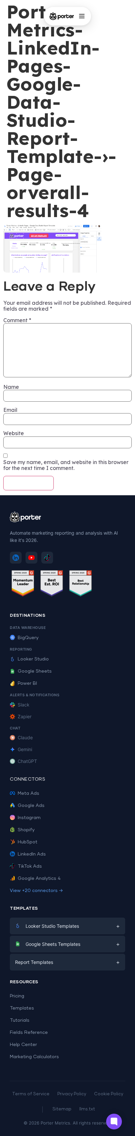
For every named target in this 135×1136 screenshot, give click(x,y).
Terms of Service (30, 1094)
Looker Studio (33, 659)
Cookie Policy (108, 1094)
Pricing (17, 996)
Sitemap (61, 1109)
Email (10, 410)
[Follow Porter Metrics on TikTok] (47, 558)
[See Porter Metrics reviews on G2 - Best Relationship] (81, 584)
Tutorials (19, 1020)
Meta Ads (28, 793)
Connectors (27, 779)
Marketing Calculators (34, 1057)
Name (11, 387)
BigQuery (28, 637)
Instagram (29, 817)
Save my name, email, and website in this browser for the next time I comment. (65, 465)
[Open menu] (81, 16)
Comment (17, 320)
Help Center (23, 1044)
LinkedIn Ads (32, 854)
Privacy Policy (71, 1094)
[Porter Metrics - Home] (61, 16)
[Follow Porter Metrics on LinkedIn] (16, 558)
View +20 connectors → (36, 890)
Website (13, 433)
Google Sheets (35, 671)
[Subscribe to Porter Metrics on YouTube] (31, 558)
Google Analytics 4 (39, 878)
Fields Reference (29, 1032)
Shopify (26, 830)
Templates (22, 1008)
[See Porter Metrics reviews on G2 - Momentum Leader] (23, 584)
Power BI (27, 683)
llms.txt (87, 1109)
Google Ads (31, 805)
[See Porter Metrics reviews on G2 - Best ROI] (52, 584)
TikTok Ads (30, 866)
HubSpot (27, 842)
